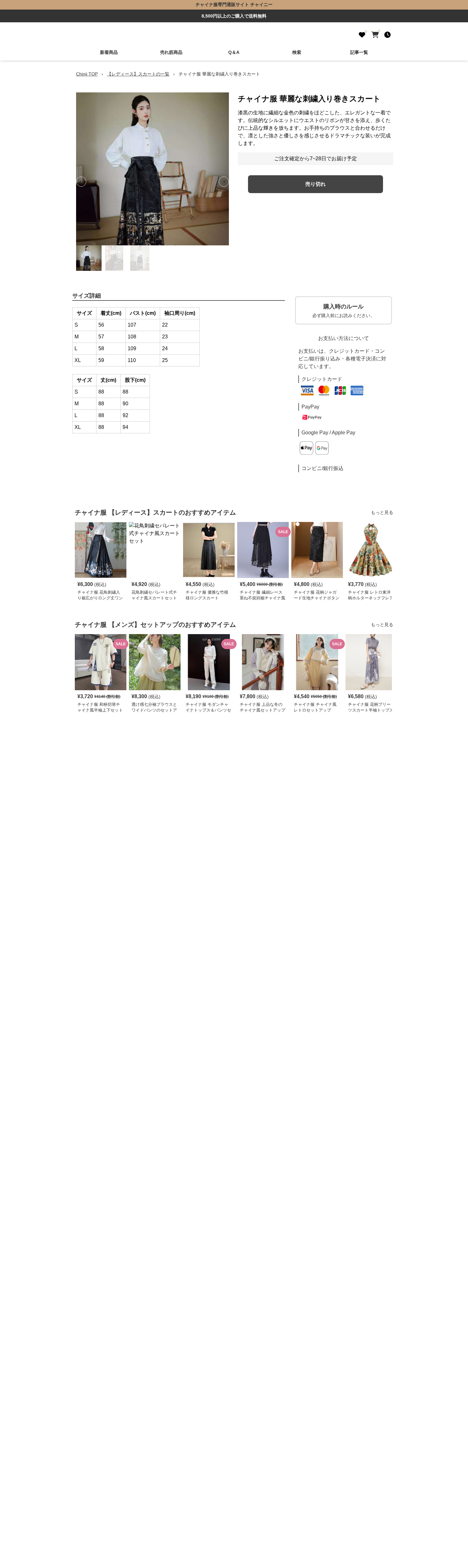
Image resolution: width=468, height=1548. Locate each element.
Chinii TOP (87, 73)
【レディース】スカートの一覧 (138, 73)
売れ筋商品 (171, 52)
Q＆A (233, 52)
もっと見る (382, 512)
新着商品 (109, 52)
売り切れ (315, 184)
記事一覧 (359, 52)
